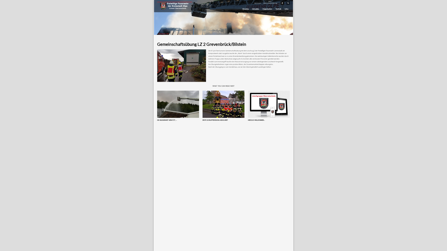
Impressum (257, 3)
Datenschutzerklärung (270, 3)
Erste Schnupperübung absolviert (215, 120)
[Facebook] (282, 3)
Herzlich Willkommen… (256, 120)
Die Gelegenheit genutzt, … (167, 120)
